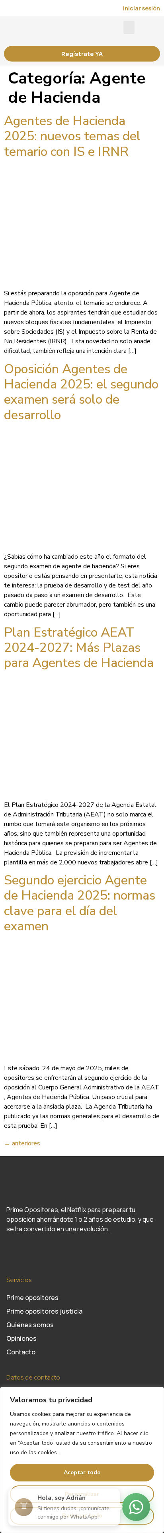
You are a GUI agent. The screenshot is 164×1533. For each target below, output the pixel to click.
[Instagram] (12, 1253)
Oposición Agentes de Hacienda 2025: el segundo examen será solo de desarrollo (81, 392)
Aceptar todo (82, 1472)
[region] (82, 1460)
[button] (129, 27)
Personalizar (82, 1494)
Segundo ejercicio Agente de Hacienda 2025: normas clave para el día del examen (79, 903)
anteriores (22, 1143)
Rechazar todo (82, 1515)
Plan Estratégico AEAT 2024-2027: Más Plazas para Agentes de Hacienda (79, 648)
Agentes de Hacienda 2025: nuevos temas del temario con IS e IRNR (72, 136)
